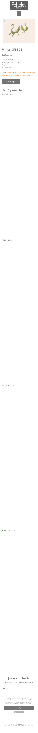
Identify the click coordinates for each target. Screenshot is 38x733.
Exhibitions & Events (22, 724)
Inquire (19, 163)
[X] (16, 719)
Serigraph (13, 75)
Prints (9, 72)
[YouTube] (21, 719)
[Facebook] (10, 719)
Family (19, 72)
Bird (16, 72)
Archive (14, 725)
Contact (21, 725)
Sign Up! (19, 708)
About (6, 724)
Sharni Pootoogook (22, 75)
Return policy (29, 725)
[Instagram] (27, 719)
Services (7, 725)
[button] (19, 13)
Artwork (11, 724)
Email (6, 689)
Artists (32, 724)
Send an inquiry (11, 82)
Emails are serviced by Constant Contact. (23, 703)
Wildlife (31, 75)
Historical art (26, 72)
